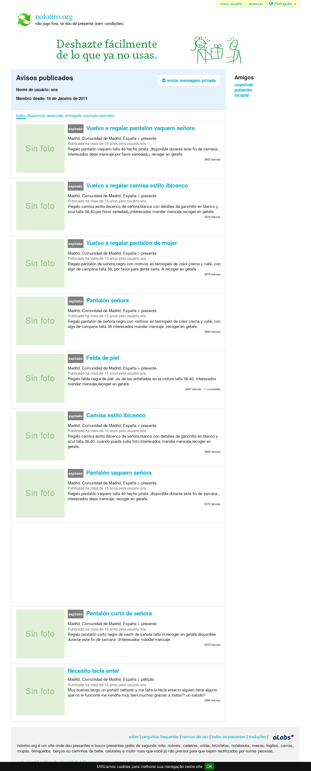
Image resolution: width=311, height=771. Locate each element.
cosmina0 (243, 85)
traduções (257, 736)
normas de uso (195, 736)
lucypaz (241, 95)
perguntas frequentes (160, 736)
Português (283, 3)
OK (209, 766)
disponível (36, 115)
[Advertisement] (118, 564)
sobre (133, 736)
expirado (90, 115)
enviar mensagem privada (191, 80)
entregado (73, 115)
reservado (54, 115)
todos (21, 115)
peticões (106, 115)
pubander (243, 90)
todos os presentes (228, 736)
